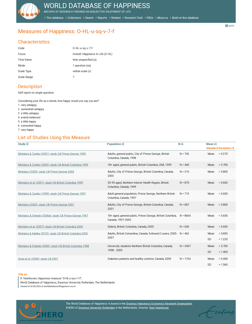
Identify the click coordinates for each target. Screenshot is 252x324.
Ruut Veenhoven (159, 307)
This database (54, 17)
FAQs (150, 17)
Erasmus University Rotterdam (97, 307)
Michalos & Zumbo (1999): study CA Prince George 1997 (52, 193)
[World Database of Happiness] (30, 11)
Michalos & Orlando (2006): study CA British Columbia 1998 (53, 246)
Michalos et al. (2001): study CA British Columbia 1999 (50, 182)
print (231, 25)
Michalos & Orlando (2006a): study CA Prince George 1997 (53, 215)
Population (114, 144)
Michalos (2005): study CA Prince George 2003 (46, 171)
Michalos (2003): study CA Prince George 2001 (46, 204)
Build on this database (185, 17)
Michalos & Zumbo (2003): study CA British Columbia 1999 (53, 164)
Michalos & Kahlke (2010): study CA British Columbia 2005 (53, 233)
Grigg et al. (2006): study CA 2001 (38, 258)
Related (116, 17)
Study (22, 144)
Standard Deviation (219, 148)
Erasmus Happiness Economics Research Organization (159, 303)
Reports (102, 17)
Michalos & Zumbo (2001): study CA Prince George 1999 (52, 153)
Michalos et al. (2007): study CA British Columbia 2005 (50, 226)
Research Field (134, 17)
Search (89, 17)
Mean (210, 144)
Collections (74, 17)
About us (162, 17)
